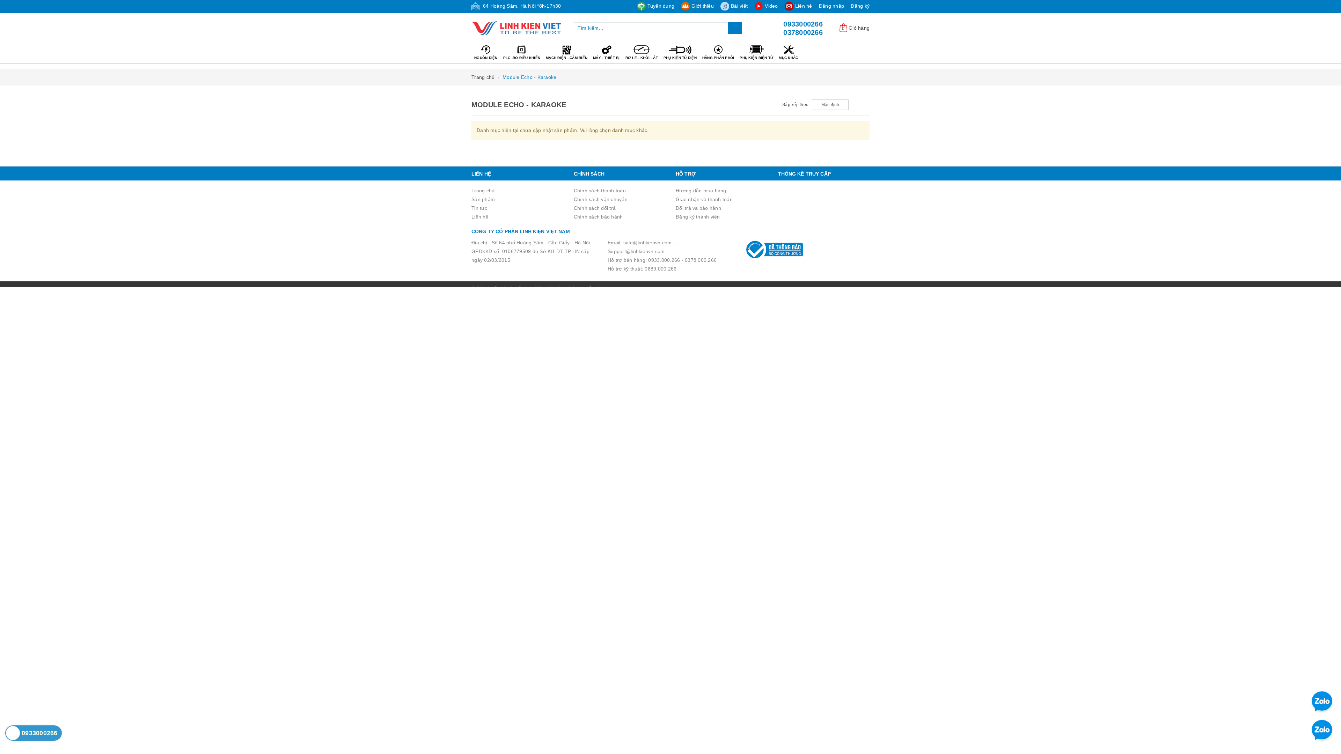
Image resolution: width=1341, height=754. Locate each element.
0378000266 (803, 32)
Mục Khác (788, 58)
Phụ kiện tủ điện (680, 58)
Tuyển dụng (661, 6)
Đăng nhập (831, 6)
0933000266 (803, 24)
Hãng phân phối (718, 58)
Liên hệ (803, 6)
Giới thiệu (702, 6)
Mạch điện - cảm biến (566, 58)
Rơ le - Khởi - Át (641, 58)
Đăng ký (860, 6)
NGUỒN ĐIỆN (486, 58)
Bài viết (739, 6)
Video (771, 6)
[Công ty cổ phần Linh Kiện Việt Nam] (517, 28)
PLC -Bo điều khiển (522, 58)
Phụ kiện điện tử (756, 58)
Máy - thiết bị (606, 58)
